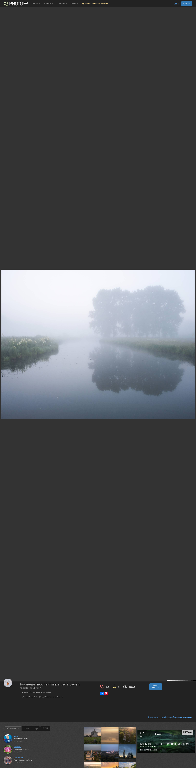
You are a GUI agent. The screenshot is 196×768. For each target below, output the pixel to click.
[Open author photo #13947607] (110, 736)
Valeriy (16, 736)
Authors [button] (48, 4)
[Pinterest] (106, 693)
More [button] (74, 4)
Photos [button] (35, 4)
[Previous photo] (3, 334)
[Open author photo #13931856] (127, 736)
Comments (13, 728)
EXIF (45, 728)
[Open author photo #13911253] (92, 753)
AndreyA (17, 747)
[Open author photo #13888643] (110, 753)
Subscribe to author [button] (156, 686)
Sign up (186, 4)
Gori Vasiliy (18, 758)
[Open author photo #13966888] (92, 736)
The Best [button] (61, 4)
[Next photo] (193, 334)
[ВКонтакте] (102, 693)
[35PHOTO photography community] (16, 3)
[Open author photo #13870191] (127, 753)
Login (176, 4)
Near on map (31, 728)
